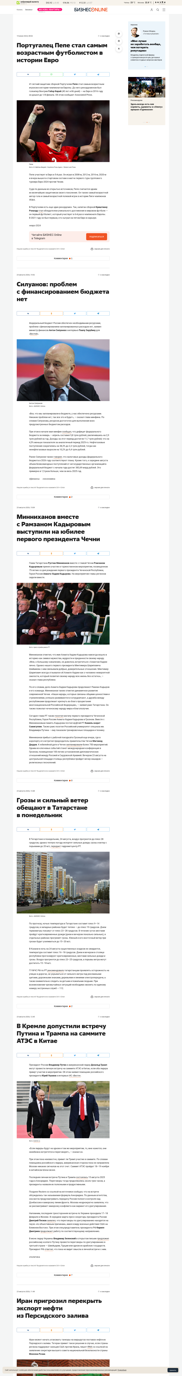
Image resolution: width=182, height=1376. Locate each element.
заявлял (51, 1220)
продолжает (46, 1231)
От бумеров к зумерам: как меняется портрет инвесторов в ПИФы (145, 107)
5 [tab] (148, 122)
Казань (20, 10)
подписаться (96, 236)
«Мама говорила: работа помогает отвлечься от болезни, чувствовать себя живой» (147, 45)
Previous (131, 66)
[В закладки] (119, 41)
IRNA (89, 1346)
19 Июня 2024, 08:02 (25, 36)
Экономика (49, 478)
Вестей (33, 333)
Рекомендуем (136, 100)
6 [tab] (149, 122)
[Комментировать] (119, 34)
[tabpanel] (147, 44)
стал (41, 210)
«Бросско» (147, 34)
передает (56, 846)
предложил (103, 1238)
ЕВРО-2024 (35, 225)
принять (173, 1370)
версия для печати (102, 249)
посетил (59, 715)
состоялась (82, 1177)
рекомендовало (55, 970)
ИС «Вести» (75, 1075)
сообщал (66, 431)
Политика (34, 1257)
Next (162, 66)
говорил (57, 456)
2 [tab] (146, 66)
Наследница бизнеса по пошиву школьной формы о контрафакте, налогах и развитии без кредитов (144, 57)
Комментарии (63, 258)
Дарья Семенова (150, 31)
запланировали (74, 744)
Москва (141, 3)
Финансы (34, 478)
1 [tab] (143, 122)
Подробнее (121, 1370)
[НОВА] (49, 10)
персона (134, 25)
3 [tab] (147, 66)
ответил (49, 1249)
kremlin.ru (36, 1141)
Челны (126, 3)
